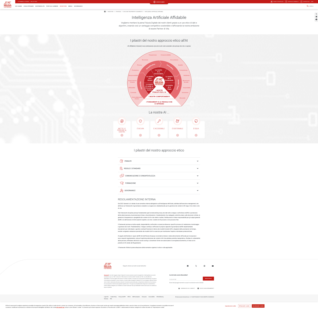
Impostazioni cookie (230, 306)
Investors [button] (63, 6)
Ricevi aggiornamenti (207, 288)
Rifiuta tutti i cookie (244, 306)
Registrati (208, 278)
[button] (310, 6)
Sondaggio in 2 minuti (188, 288)
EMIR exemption (136, 296)
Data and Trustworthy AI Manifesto (133, 11)
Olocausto (144, 296)
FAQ (111, 298)
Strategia (118, 11)
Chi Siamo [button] (18, 6)
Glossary (106, 298)
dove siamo (160, 2)
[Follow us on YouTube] (213, 266)
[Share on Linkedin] (316, 16)
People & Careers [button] (52, 6)
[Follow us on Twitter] (196, 266)
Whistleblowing (160, 296)
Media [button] (70, 6)
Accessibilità (152, 296)
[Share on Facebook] (316, 19)
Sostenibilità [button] (40, 6)
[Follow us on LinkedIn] (187, 266)
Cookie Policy (113, 296)
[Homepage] (105, 11)
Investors (110, 11)
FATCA (129, 296)
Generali (106, 275)
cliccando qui (60, 307)
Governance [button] (78, 6)
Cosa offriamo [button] (29, 6)
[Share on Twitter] (316, 14)
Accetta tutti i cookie (258, 306)
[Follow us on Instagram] (204, 266)
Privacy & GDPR (122, 296)
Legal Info (106, 296)
